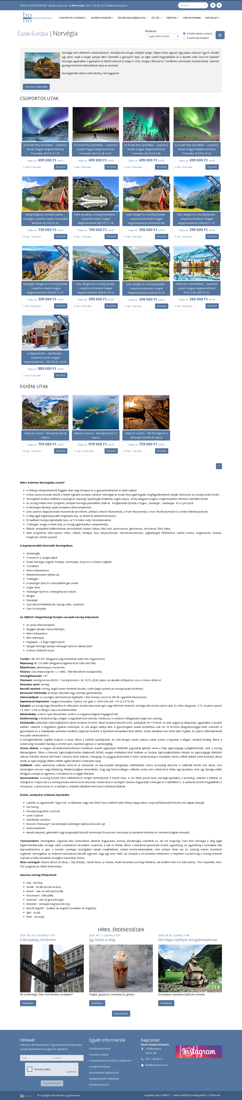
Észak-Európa (32, 33)
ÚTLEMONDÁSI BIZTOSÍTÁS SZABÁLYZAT (110, 1060)
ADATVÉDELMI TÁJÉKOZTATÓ (104, 1072)
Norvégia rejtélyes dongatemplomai (187, 939)
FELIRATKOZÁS (52, 1083)
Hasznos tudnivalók (36, 86)
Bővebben (28, 1003)
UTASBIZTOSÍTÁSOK (99, 1066)
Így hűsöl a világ (102, 939)
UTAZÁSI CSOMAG (98, 1054)
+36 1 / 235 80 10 (87, 5)
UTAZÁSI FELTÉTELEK (100, 1048)
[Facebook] (213, 5)
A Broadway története (38, 939)
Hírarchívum (121, 1013)
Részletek (60, 166)
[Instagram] (219, 5)
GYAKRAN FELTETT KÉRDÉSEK (104, 1078)
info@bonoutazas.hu (116, 5)
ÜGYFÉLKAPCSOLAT (99, 1084)
